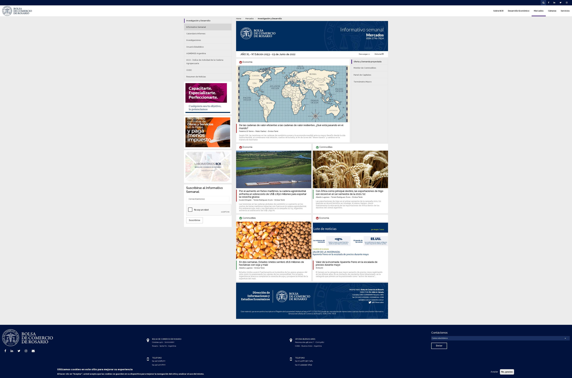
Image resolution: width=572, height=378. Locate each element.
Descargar (363, 54)
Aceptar (494, 372)
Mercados (539, 11)
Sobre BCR (498, 11)
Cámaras (552, 11)
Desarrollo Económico (518, 11)
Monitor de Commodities (365, 68)
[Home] (17, 11)
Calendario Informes (195, 33)
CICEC (189, 70)
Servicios (565, 11)
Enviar (439, 345)
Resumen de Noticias (196, 77)
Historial (378, 54)
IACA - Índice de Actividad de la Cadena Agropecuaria (204, 62)
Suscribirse (194, 220)
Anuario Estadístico (195, 47)
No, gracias (507, 372)
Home (238, 18)
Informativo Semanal (196, 27)
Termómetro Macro (363, 82)
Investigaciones (193, 40)
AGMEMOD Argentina (196, 53)
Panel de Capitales (362, 75)
